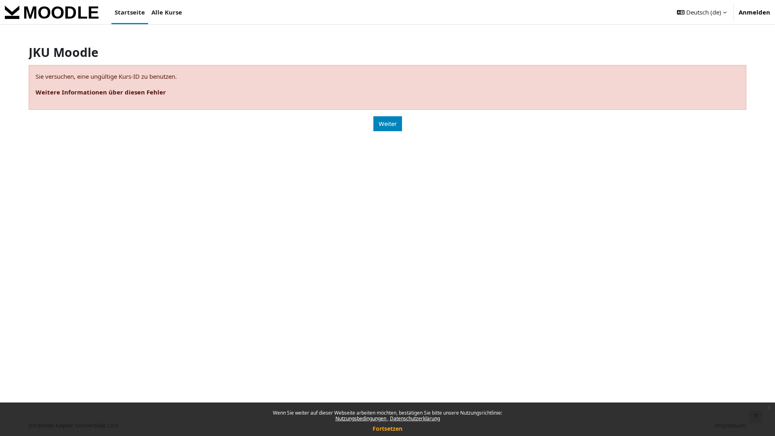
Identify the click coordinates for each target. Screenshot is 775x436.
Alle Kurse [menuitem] (166, 12)
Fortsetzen (387, 428)
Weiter (388, 123)
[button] (702, 12)
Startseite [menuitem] (130, 12)
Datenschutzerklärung (415, 418)
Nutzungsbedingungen (361, 418)
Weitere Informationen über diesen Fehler (101, 92)
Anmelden (754, 12)
